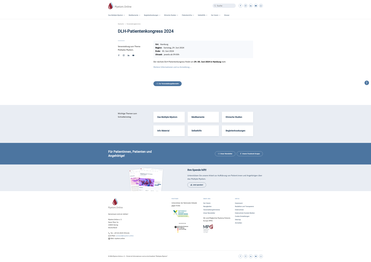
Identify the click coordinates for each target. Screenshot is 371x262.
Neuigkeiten (207, 206)
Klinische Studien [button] (170, 15)
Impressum (239, 203)
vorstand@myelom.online (125, 236)
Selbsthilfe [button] (201, 15)
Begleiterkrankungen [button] (151, 15)
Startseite (121, 24)
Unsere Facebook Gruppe (251, 154)
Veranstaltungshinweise (211, 210)
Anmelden (238, 223)
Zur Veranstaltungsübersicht (169, 84)
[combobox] (224, 6)
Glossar (226, 15)
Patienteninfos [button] (187, 15)
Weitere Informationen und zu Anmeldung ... (172, 67)
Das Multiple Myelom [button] (115, 15)
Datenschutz (239, 210)
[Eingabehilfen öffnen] (366, 82)
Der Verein (207, 203)
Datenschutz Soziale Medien (245, 213)
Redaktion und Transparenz (244, 206)
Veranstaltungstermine (134, 24)
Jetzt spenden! (198, 185)
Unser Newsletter (226, 154)
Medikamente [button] (133, 15)
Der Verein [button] (214, 15)
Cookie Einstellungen (242, 216)
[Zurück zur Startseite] (119, 5)
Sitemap (238, 219)
